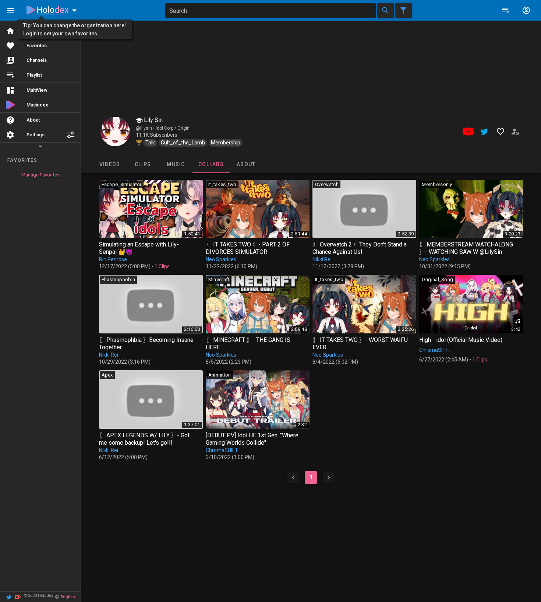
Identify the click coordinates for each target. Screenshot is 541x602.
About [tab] (246, 164)
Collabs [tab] (211, 164)
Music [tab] (176, 164)
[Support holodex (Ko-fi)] (18, 596)
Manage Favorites (40, 175)
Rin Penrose (113, 259)
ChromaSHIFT (435, 350)
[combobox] (270, 10)
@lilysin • (146, 128)
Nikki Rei (322, 259)
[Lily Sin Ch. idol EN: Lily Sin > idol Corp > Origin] (115, 131)
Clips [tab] (142, 164)
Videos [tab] (109, 164)
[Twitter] (9, 596)
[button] (70, 134)
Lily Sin (152, 119)
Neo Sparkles (221, 259)
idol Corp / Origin (173, 128)
